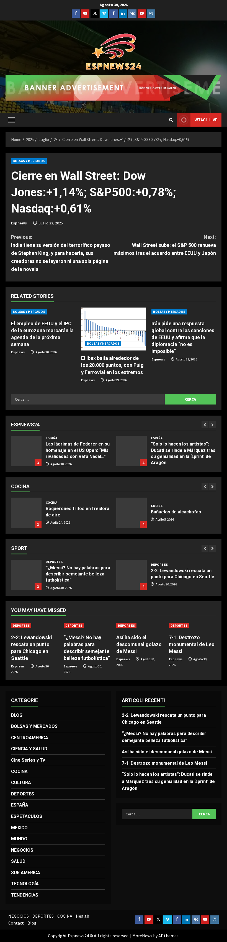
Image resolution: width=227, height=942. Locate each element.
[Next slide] (212, 424)
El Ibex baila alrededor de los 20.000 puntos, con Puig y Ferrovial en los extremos (112, 365)
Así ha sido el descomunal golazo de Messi (139, 644)
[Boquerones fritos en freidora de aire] (26, 513)
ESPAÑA (52, 438)
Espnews (19, 223)
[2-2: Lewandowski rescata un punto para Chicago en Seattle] (34, 625)
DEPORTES (54, 562)
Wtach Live (206, 120)
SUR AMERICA (25, 872)
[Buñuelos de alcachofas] (131, 513)
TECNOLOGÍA (25, 883)
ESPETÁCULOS (26, 816)
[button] (11, 120)
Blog (32, 923)
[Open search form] (171, 119)
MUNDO (19, 838)
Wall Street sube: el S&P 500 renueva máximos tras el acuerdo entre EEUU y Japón (165, 245)
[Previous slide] (205, 424)
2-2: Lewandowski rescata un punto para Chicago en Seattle (131, 575)
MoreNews (142, 935)
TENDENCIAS (24, 895)
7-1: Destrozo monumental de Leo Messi (192, 644)
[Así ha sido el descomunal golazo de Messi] (139, 625)
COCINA (52, 502)
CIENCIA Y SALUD (29, 748)
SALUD (18, 861)
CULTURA (21, 782)
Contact (16, 923)
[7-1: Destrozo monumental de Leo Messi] (192, 625)
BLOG (16, 715)
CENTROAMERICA (29, 737)
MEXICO (19, 827)
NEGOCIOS (22, 850)
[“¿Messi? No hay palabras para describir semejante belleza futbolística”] (26, 575)
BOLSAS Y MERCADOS (29, 161)
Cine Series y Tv (28, 760)
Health (82, 916)
